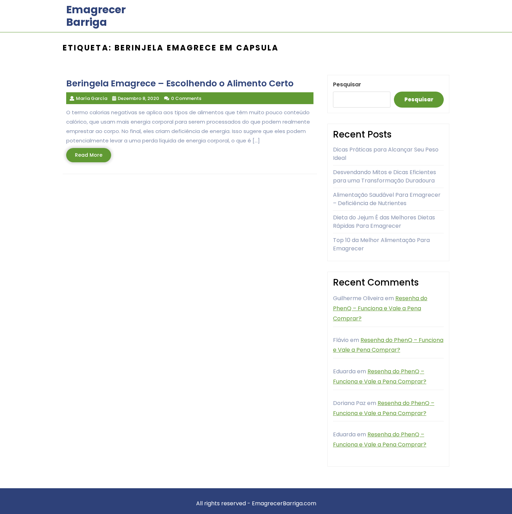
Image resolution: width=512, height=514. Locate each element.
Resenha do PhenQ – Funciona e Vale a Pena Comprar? (380, 308)
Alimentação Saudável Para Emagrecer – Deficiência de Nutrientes (387, 199)
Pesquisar (347, 84)
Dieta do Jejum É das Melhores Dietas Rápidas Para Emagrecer (384, 221)
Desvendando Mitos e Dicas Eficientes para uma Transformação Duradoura (384, 176)
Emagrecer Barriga (96, 16)
